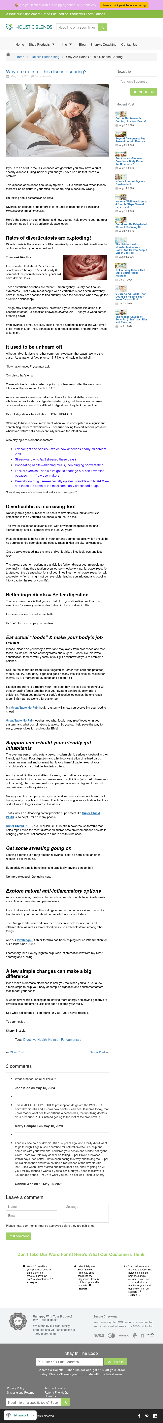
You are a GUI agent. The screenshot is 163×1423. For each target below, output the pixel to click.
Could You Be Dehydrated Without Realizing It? (131, 225)
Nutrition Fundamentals (64, 1039)
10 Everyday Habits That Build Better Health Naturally (130, 273)
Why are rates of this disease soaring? (46, 71)
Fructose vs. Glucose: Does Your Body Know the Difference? (129, 161)
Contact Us (129, 44)
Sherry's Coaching (103, 44)
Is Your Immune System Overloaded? (130, 182)
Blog (82, 44)
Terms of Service (55, 1388)
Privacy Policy (15, 1388)
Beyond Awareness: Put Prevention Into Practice (130, 139)
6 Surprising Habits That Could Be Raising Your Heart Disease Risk (130, 296)
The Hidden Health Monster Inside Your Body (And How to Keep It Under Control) (131, 248)
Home (20, 44)
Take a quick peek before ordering (124, 5)
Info (65, 44)
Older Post (17, 1052)
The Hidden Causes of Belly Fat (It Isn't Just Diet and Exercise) (131, 319)
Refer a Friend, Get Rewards (57, 1394)
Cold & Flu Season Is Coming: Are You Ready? (131, 119)
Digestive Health (35, 1039)
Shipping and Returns (20, 1392)
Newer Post (97, 1052)
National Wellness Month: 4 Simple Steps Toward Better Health (131, 204)
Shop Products (39, 44)
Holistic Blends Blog (45, 57)
